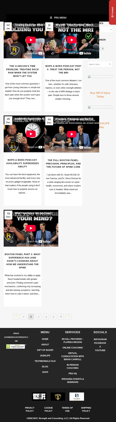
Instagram (100, 339)
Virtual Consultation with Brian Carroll (72, 356)
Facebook (100, 343)
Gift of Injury (45, 350)
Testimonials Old (45, 361)
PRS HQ (73, 373)
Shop (45, 372)
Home (45, 339)
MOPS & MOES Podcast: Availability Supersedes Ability (22, 163)
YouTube (100, 350)
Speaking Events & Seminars (73, 380)
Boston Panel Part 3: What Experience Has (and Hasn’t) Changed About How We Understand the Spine (22, 261)
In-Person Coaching (73, 366)
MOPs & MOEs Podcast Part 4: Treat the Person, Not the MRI (63, 69)
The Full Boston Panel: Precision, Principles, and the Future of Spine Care (63, 163)
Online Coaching (73, 347)
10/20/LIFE (45, 355)
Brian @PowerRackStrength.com (16, 337)
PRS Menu (60, 17)
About (45, 344)
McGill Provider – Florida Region (72, 340)
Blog (45, 366)
